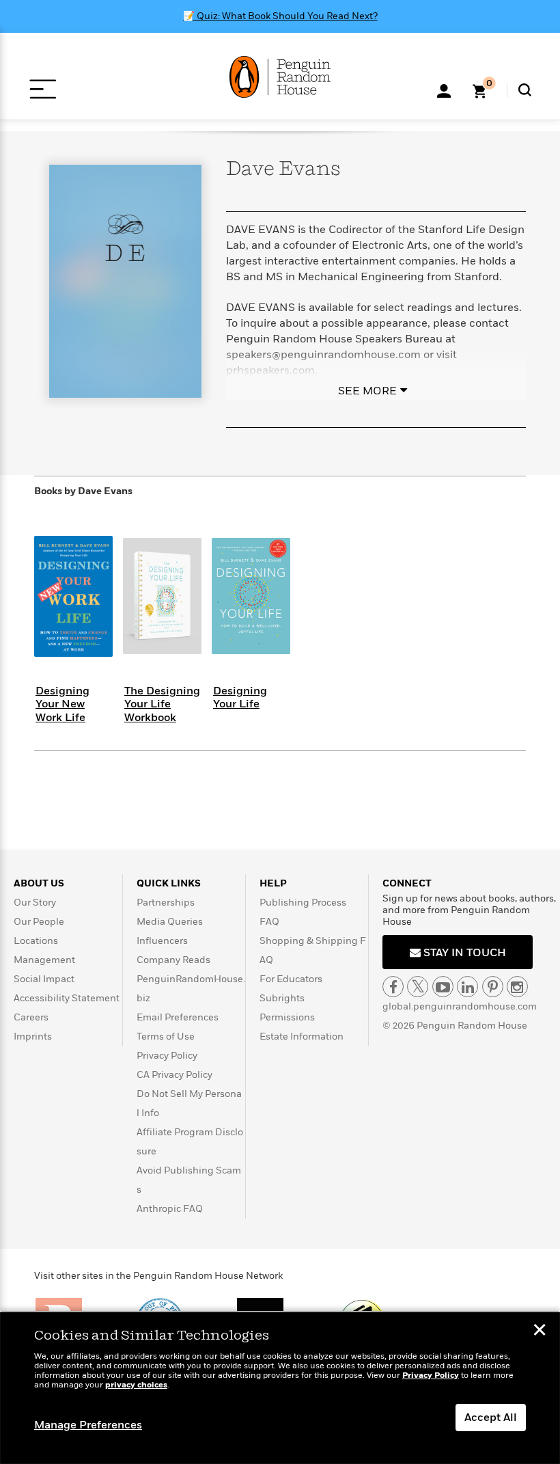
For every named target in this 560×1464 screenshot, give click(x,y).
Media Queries (170, 921)
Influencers (162, 940)
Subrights (282, 998)
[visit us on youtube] (442, 986)
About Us (39, 883)
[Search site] (524, 89)
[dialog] (280, 1388)
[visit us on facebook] (393, 986)
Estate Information (302, 1036)
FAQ (269, 921)
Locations (36, 940)
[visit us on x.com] (417, 986)
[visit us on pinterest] (492, 986)
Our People (39, 921)
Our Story (35, 902)
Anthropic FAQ (170, 1208)
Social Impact (44, 979)
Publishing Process (303, 902)
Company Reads (173, 959)
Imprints (33, 1036)
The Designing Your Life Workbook (162, 703)
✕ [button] (539, 1331)
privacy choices (136, 1385)
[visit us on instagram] (517, 986)
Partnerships (166, 902)
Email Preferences (178, 1017)
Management (44, 959)
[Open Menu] (43, 89)
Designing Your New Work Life (62, 703)
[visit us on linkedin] (467, 986)
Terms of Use (166, 1036)
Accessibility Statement (67, 998)
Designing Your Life (240, 697)
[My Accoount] (444, 89)
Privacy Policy (167, 1055)
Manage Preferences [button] (88, 1425)
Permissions (287, 1017)
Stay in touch (463, 952)
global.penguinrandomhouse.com (459, 1006)
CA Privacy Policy (174, 1074)
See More (367, 390)
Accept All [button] (490, 1417)
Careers (31, 1017)
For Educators (291, 979)
